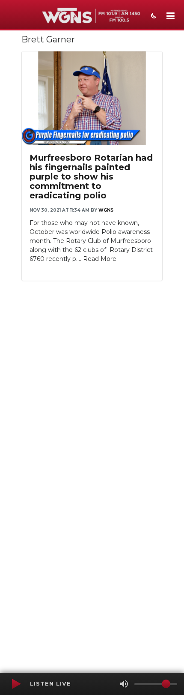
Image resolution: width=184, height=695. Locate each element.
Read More (99, 259)
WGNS (105, 210)
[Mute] (124, 684)
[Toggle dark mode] (152, 16)
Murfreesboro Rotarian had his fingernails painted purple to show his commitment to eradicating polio (91, 176)
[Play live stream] (16, 684)
